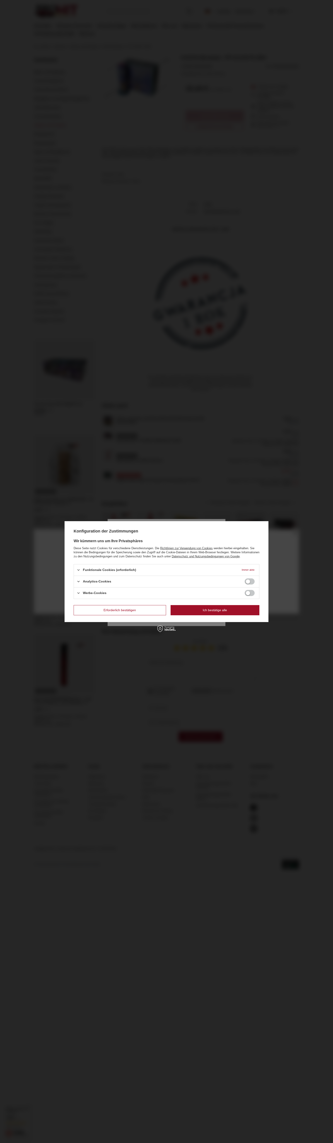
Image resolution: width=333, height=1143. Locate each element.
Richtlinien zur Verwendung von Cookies (186, 548)
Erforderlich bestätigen (120, 610)
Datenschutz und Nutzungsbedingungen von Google (206, 556)
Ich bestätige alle (215, 610)
